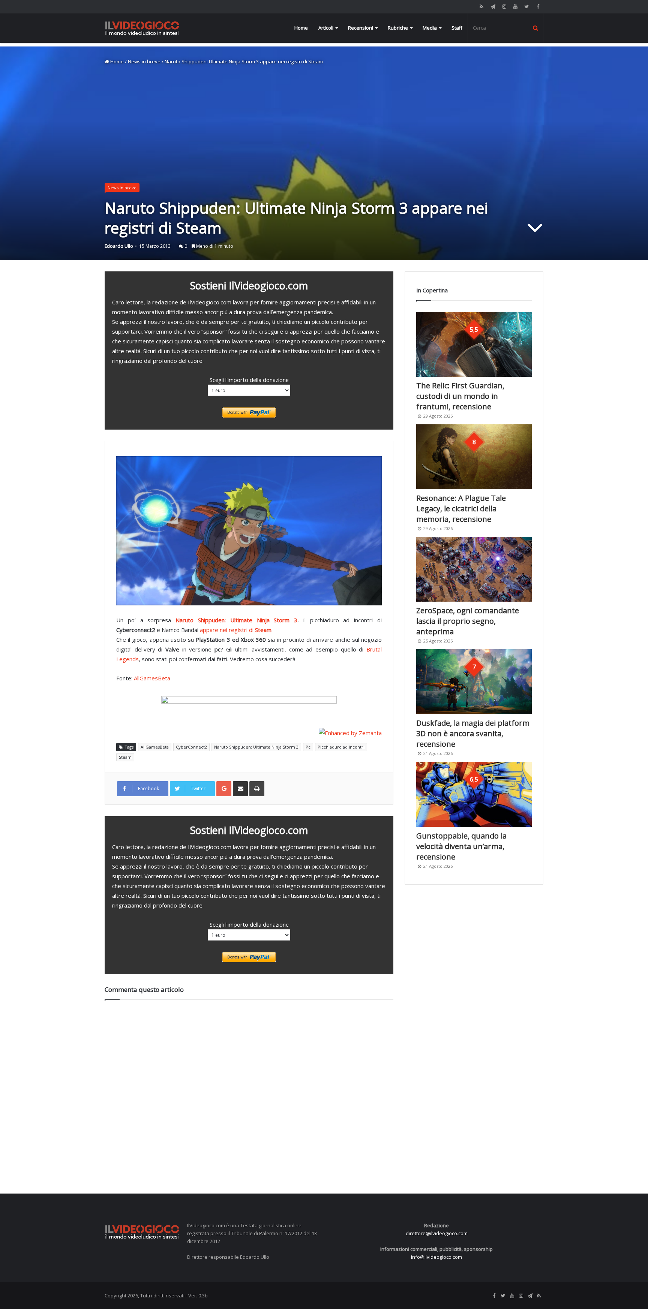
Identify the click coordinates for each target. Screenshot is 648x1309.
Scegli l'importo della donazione (249, 379)
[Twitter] (526, 6)
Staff (457, 27)
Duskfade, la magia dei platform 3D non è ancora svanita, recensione (473, 733)
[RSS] (481, 6)
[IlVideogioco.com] (142, 28)
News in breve (144, 61)
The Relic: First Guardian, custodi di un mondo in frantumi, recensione (460, 396)
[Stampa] (256, 788)
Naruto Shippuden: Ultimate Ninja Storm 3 (236, 620)
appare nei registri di (236, 630)
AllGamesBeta (152, 678)
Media (430, 27)
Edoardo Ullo (119, 246)
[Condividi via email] (240, 788)
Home (301, 27)
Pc (308, 747)
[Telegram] (492, 6)
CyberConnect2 (191, 747)
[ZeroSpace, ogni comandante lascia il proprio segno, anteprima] (474, 569)
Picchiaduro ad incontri (341, 747)
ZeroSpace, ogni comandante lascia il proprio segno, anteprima (467, 621)
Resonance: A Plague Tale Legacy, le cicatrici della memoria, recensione (461, 508)
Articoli (325, 27)
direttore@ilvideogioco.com (437, 1233)
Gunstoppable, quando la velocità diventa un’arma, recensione (461, 846)
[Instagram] (504, 6)
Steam (125, 757)
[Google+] (223, 788)
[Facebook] (537, 6)
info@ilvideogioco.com (436, 1257)
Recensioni (360, 27)
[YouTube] (515, 6)
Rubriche (398, 27)
